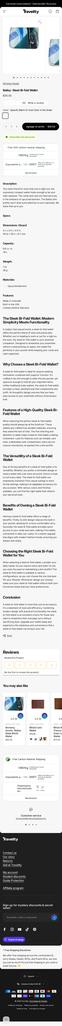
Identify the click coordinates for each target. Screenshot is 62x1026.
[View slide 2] (29, 824)
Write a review (36, 102)
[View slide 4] (36, 824)
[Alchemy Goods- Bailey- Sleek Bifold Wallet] (14, 703)
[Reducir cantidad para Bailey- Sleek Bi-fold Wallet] (6, 126)
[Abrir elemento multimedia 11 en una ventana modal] (40, 22)
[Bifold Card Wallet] (38, 703)
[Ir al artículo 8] (41, 77)
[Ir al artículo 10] (48, 77)
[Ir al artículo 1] (17, 77)
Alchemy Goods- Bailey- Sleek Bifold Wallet (13, 732)
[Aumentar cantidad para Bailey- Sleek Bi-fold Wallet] (17, 126)
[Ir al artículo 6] (34, 77)
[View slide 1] (26, 824)
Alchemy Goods (11, 83)
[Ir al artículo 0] (13, 77)
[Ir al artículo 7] (38, 77)
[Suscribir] (54, 917)
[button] (9, 665)
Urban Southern (36, 724)
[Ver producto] (44, 716)
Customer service (31, 815)
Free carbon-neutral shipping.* (18, 3)
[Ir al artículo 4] (27, 77)
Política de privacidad (31, 1005)
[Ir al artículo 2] (20, 77)
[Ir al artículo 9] (45, 77)
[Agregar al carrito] (20, 716)
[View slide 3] (32, 824)
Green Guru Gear (12, 724)
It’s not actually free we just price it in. (31, 818)
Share (9, 635)
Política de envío (22, 1008)
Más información (31, 173)
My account (51, 3)
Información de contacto (37, 1008)
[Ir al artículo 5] (31, 77)
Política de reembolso (15, 1005)
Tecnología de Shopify (38, 1001)
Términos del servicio (47, 1005)
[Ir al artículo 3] (24, 77)
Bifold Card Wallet (35, 729)
